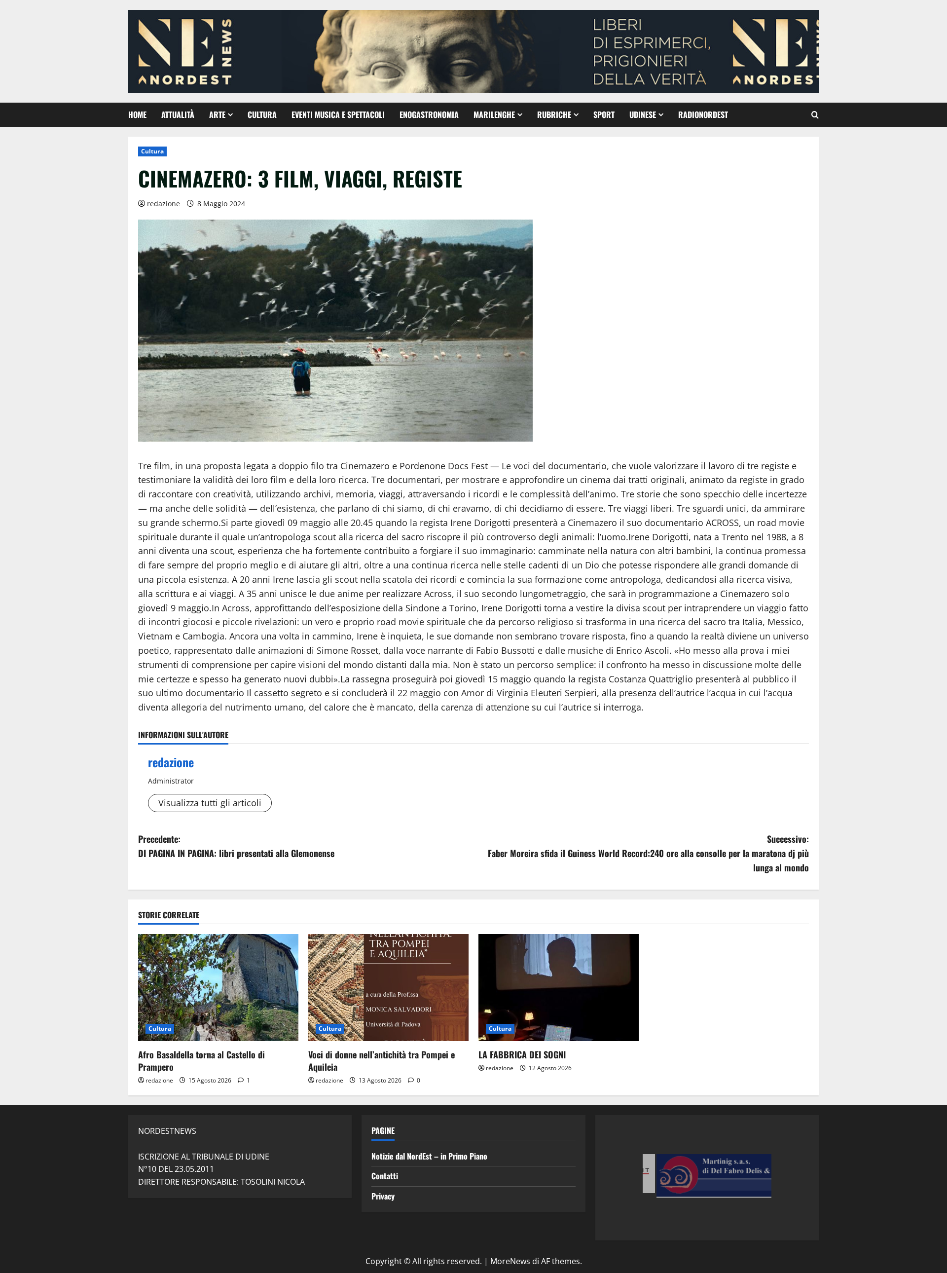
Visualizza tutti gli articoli (209, 803)
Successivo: (648, 853)
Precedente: (236, 846)
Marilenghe (494, 114)
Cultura (262, 114)
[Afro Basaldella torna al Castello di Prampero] (218, 987)
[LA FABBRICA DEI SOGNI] (558, 987)
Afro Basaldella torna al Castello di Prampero (201, 1060)
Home (137, 114)
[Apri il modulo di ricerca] (815, 115)
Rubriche (554, 114)
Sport (604, 114)
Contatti (384, 1176)
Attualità (177, 114)
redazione (163, 203)
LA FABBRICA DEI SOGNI (522, 1054)
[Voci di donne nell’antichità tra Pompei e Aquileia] (388, 987)
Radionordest (703, 114)
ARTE (217, 114)
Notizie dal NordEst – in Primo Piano (429, 1156)
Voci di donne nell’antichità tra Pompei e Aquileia (381, 1060)
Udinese (642, 114)
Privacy (383, 1196)
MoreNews (510, 1261)
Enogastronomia (429, 114)
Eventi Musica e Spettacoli (338, 114)
